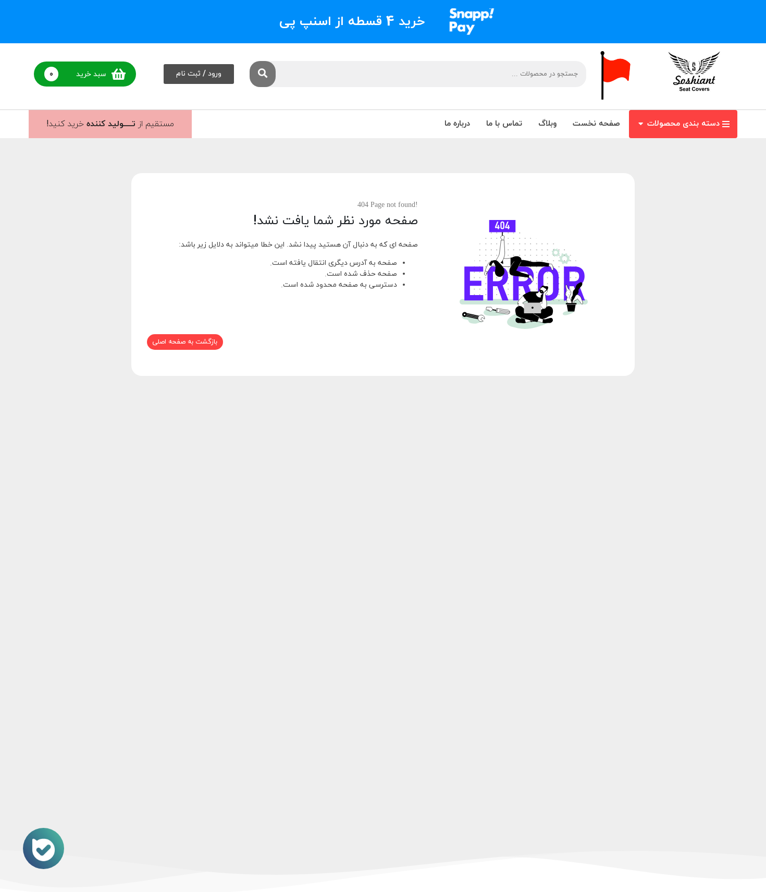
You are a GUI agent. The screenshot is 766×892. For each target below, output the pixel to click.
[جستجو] (263, 74)
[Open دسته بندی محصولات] (641, 124)
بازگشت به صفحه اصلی (184, 342)
